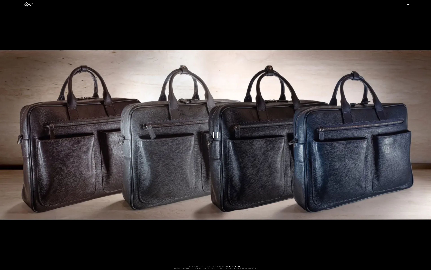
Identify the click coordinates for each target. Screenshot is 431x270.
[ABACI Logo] (28, 4)
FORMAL (193, 266)
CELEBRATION (218, 266)
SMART (229, 266)
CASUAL (237, 266)
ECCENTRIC (204, 266)
